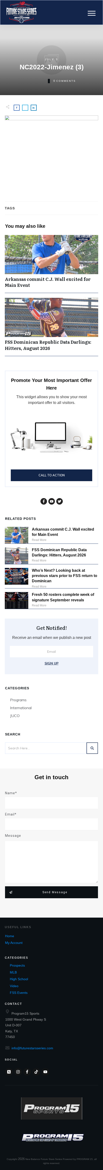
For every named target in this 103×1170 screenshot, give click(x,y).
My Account (14, 943)
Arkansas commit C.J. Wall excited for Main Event (51, 264)
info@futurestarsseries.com (32, 1048)
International (21, 707)
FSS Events (19, 993)
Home (9, 936)
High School (19, 979)
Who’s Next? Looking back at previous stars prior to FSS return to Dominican (64, 575)
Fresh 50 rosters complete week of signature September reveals (63, 597)
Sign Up (51, 663)
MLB (13, 972)
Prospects (17, 965)
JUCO (15, 715)
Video (14, 986)
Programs (18, 699)
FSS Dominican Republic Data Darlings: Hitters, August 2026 (51, 327)
